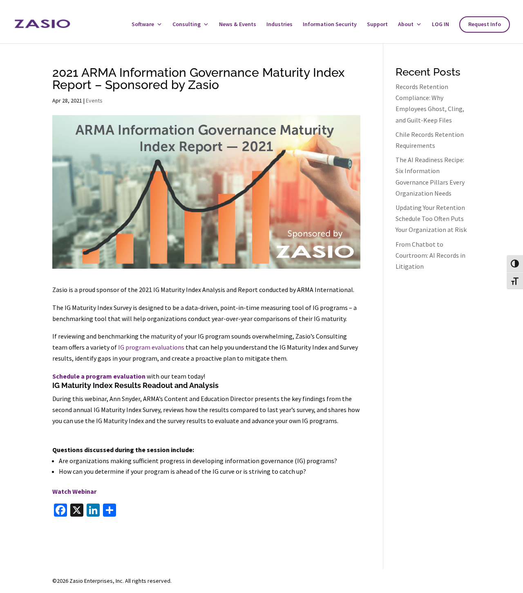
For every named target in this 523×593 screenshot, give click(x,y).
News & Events (237, 24)
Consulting (186, 24)
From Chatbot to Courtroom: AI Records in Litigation (430, 255)
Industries (279, 24)
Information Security (330, 24)
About (405, 24)
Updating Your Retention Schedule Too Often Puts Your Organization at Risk (431, 218)
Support (377, 24)
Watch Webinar (74, 491)
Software (143, 24)
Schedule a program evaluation (98, 376)
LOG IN (440, 24)
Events (94, 100)
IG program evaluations (150, 347)
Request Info (484, 24)
